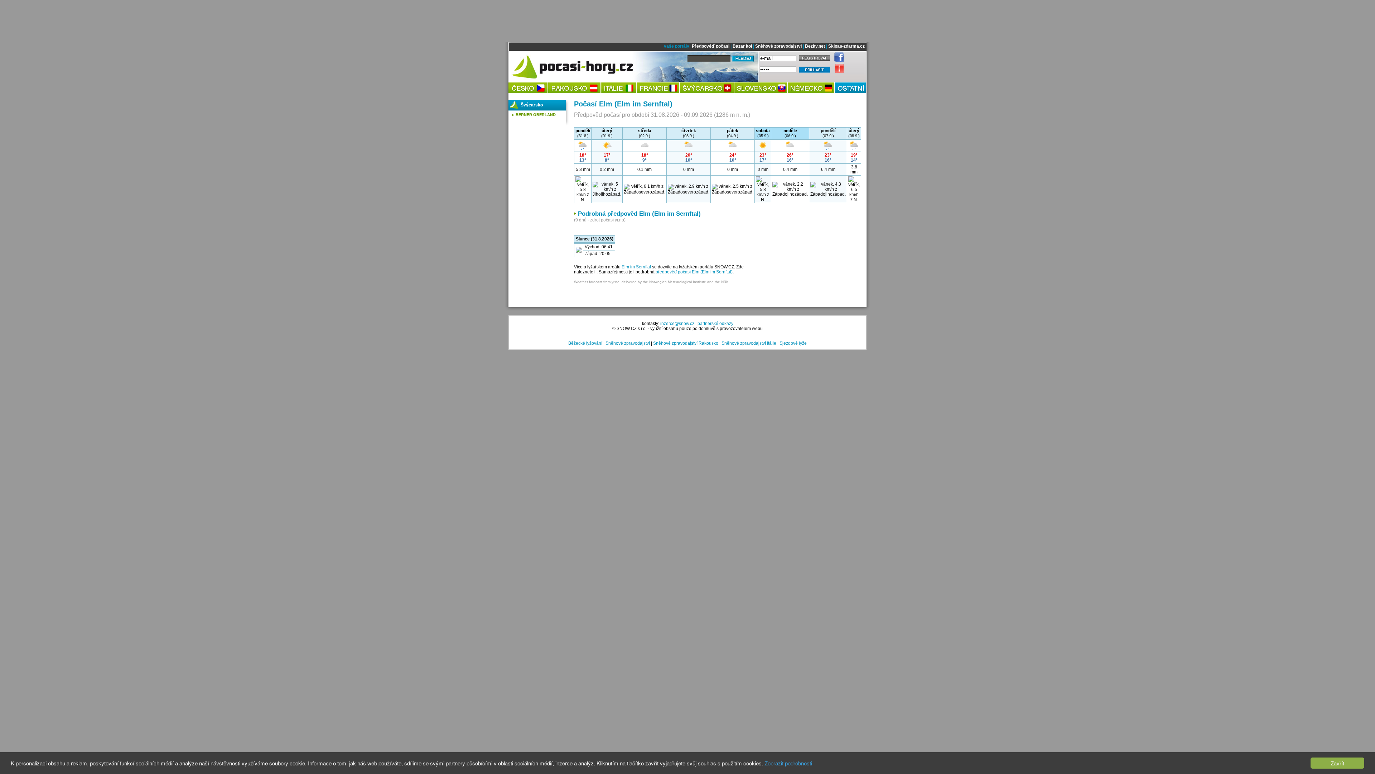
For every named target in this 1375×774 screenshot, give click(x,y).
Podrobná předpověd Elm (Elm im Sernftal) (639, 213)
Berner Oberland (536, 115)
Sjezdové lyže (793, 343)
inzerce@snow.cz (677, 323)
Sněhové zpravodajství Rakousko (685, 343)
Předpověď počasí (710, 46)
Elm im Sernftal (636, 266)
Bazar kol (742, 46)
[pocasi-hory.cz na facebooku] (837, 60)
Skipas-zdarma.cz (846, 46)
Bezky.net (815, 46)
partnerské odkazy (715, 323)
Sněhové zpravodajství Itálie (749, 343)
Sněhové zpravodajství (778, 46)
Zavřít (1337, 763)
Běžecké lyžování (585, 343)
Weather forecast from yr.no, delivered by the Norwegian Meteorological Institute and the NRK (651, 282)
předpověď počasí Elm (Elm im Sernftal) (694, 271)
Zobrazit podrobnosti (788, 763)
